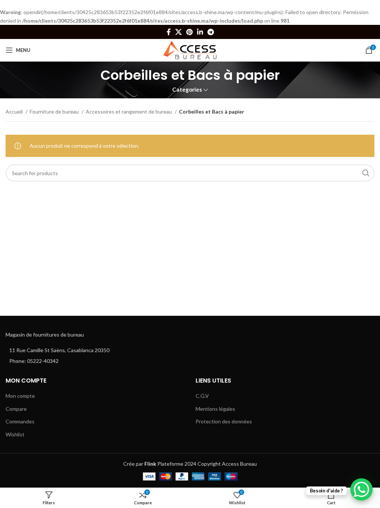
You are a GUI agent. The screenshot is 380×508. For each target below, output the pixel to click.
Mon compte (20, 396)
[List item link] (95, 361)
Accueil (15, 111)
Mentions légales (215, 409)
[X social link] (178, 31)
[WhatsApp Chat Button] (361, 489)
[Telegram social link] (210, 31)
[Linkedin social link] (200, 31)
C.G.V (202, 396)
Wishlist (15, 434)
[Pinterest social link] (189, 31)
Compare (16, 409)
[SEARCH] (365, 172)
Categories (187, 89)
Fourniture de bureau (55, 111)
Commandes (20, 421)
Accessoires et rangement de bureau (129, 111)
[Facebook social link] (168, 31)
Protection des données (224, 421)
